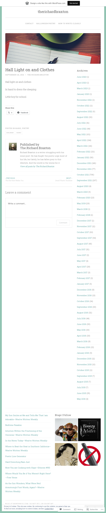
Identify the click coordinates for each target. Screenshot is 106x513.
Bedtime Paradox (13, 425)
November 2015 (84, 364)
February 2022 (83, 151)
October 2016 (83, 301)
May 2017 (81, 261)
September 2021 (84, 180)
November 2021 (84, 169)
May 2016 (81, 330)
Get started (74, 3)
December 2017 (84, 220)
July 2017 (81, 249)
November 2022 (84, 100)
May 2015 (81, 399)
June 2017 (81, 255)
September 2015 (84, 376)
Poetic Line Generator (15, 456)
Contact (29, 23)
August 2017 (82, 243)
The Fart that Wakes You (14, 179)
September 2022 (84, 111)
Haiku (18, 128)
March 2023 (82, 88)
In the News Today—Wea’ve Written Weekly (26, 440)
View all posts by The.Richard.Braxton (37, 166)
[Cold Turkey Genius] (89, 455)
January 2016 (83, 353)
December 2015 (84, 358)
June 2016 (81, 324)
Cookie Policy (49, 509)
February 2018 (83, 215)
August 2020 (82, 186)
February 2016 (83, 347)
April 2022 (81, 140)
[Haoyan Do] (66, 455)
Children (10, 133)
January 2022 (83, 157)
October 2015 (83, 370)
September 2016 (84, 307)
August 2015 (82, 381)
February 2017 (83, 278)
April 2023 (81, 82)
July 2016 (81, 318)
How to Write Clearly (69, 23)
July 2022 (81, 123)
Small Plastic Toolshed (63, 179)
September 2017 (84, 238)
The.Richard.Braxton (38, 75)
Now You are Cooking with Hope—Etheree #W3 (27, 467)
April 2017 (81, 266)
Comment (63, 223)
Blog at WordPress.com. (17, 504)
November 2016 (84, 295)
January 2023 (83, 94)
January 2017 (83, 284)
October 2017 (83, 232)
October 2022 (83, 105)
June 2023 (81, 77)
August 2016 (82, 312)
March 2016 (82, 341)
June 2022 (81, 128)
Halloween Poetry (45, 23)
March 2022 (82, 146)
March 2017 (82, 272)
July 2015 (81, 387)
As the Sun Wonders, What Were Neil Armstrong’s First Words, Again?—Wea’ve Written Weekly (24, 487)
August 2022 (82, 117)
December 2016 (84, 289)
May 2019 (81, 203)
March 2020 (82, 192)
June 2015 (81, 393)
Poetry (25, 128)
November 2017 (84, 226)
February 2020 (83, 197)
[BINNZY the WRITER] (89, 430)
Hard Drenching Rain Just (17, 462)
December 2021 (84, 163)
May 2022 (81, 134)
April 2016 (81, 335)
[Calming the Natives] (66, 430)
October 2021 (83, 174)
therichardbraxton (53, 11)
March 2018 (82, 209)
